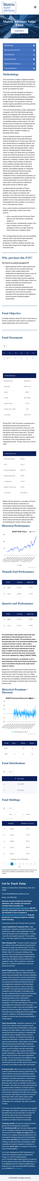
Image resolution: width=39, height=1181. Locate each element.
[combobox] (19, 814)
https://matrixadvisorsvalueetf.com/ (14, 915)
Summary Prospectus (21, 908)
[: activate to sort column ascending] (28, 453)
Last (19, 866)
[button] (35, 7)
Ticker (11, 823)
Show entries (19, 814)
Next (34, 863)
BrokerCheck (17, 1168)
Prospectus (7, 908)
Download (12, 358)
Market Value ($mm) (29, 823)
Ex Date (20, 779)
